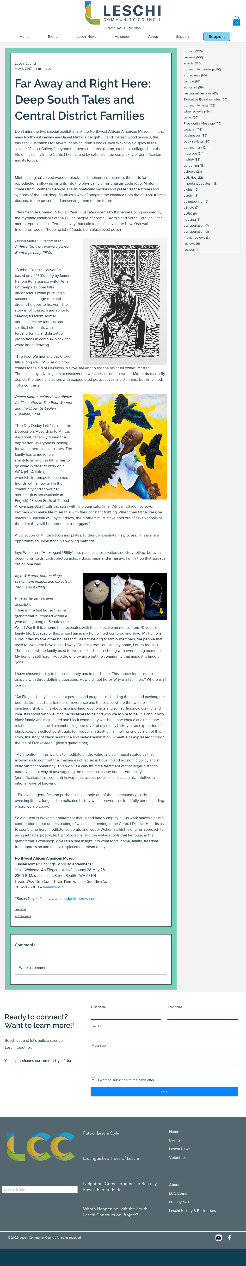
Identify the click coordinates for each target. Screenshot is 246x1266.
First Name (98, 1006)
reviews (20, 909)
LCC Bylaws (179, 1202)
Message (99, 1045)
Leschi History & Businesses (192, 1211)
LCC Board (178, 1193)
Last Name (175, 1006)
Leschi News (179, 1149)
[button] (237, 21)
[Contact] (218, 1238)
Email (95, 1026)
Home (174, 1131)
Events (174, 1140)
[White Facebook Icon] (229, 1237)
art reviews (23, 916)
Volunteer (177, 1157)
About (174, 1185)
